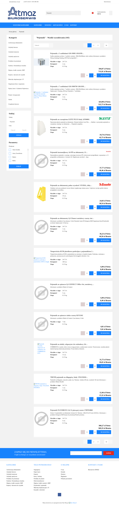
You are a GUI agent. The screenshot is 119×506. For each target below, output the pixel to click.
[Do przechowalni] (77, 75)
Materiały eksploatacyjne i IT (16, 79)
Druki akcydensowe (39, 481)
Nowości (48, 25)
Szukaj (18, 135)
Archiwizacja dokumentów (15, 42)
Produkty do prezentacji (14, 61)
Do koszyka (105, 75)
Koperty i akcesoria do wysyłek (16, 75)
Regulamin (64, 476)
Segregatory (37, 469)
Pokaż (18, 166)
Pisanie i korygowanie (14, 95)
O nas (66, 25)
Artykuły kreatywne (13, 52)
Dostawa (63, 474)
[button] (11, 465)
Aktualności (58, 25)
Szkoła (10, 99)
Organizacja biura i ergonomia (16, 84)
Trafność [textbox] (37, 45)
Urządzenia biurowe (13, 104)
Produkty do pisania (39, 478)
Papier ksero (37, 472)
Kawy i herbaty (38, 476)
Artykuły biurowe (13, 47)
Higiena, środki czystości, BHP (16, 70)
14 (106, 45)
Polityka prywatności (66, 478)
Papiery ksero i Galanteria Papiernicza (18, 88)
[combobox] (43, 45)
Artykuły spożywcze (13, 56)
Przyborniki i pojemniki (40, 485)
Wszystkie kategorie (21, 25)
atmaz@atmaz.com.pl (14, 1)
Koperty (36, 474)
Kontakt (73, 25)
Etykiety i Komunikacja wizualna (17, 65)
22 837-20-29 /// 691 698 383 (31, 1)
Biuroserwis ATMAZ (93, 469)
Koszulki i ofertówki (39, 490)
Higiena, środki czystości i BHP (42, 483)
